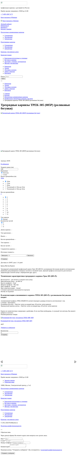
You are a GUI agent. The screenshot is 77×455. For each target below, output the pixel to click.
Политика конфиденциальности (11, 426)
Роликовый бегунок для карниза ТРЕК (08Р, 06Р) (16, 321)
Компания (8, 66)
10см (8, 181)
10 (7, 212)
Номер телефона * (7, 443)
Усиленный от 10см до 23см (16, 187)
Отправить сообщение (8, 453)
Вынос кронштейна (8, 176)
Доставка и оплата (10, 70)
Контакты (8, 73)
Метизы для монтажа (11, 63)
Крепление (4, 171)
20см (8, 185)
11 (7, 214)
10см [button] (2, 178)
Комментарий (5, 446)
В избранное (5, 164)
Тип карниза (5, 217)
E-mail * (3, 441)
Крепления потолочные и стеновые (16, 58)
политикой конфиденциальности (51, 450)
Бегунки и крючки (10, 60)
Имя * (3, 439)
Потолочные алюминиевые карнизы (12, 32)
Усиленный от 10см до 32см (16, 189)
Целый (5, 219)
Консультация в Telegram (10, 21)
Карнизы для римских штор (10, 52)
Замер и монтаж (10, 71)
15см (8, 183)
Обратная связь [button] (9, 382)
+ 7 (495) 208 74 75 (7, 14)
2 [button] (1, 194)
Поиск (3, 76)
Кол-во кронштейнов (7, 192)
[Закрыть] (1, 429)
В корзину (4, 259)
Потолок (6, 173)
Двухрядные (8, 37)
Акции (7, 68)
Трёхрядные (8, 39)
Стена (5, 174)
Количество (4, 331)
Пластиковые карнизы (8, 42)
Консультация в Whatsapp (9, 17)
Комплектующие (6, 55)
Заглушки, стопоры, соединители (15, 61)
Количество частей (7, 221)
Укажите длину (7, 167)
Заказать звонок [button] (10, 380)
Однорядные (9, 35)
